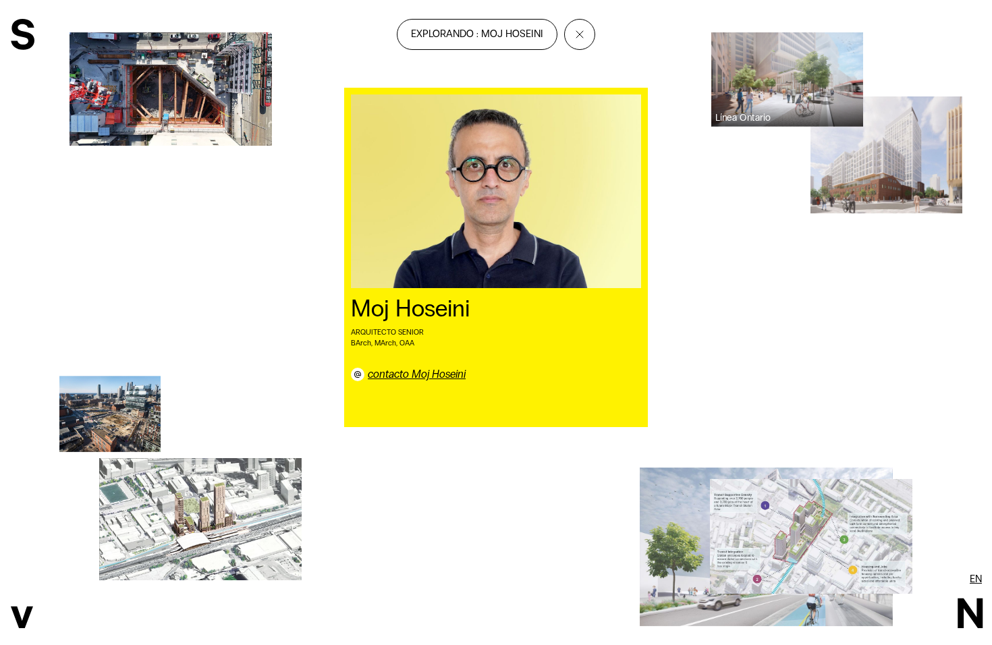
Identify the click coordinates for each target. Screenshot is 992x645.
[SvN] (22, 36)
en (976, 579)
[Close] (580, 34)
